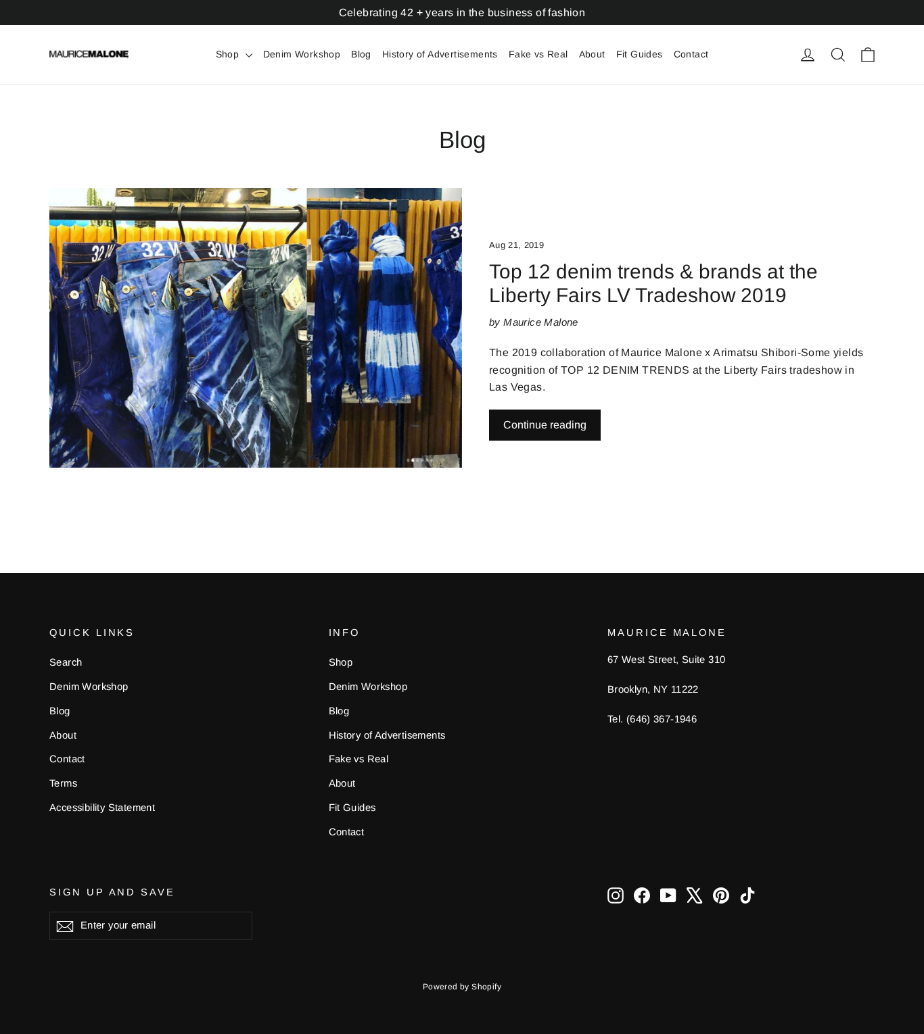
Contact (691, 54)
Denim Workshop (302, 54)
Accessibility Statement (102, 807)
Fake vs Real (538, 54)
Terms (63, 783)
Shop (229, 54)
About (592, 54)
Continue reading (544, 424)
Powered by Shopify (462, 986)
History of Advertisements (440, 54)
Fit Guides (639, 54)
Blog (361, 54)
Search (65, 662)
